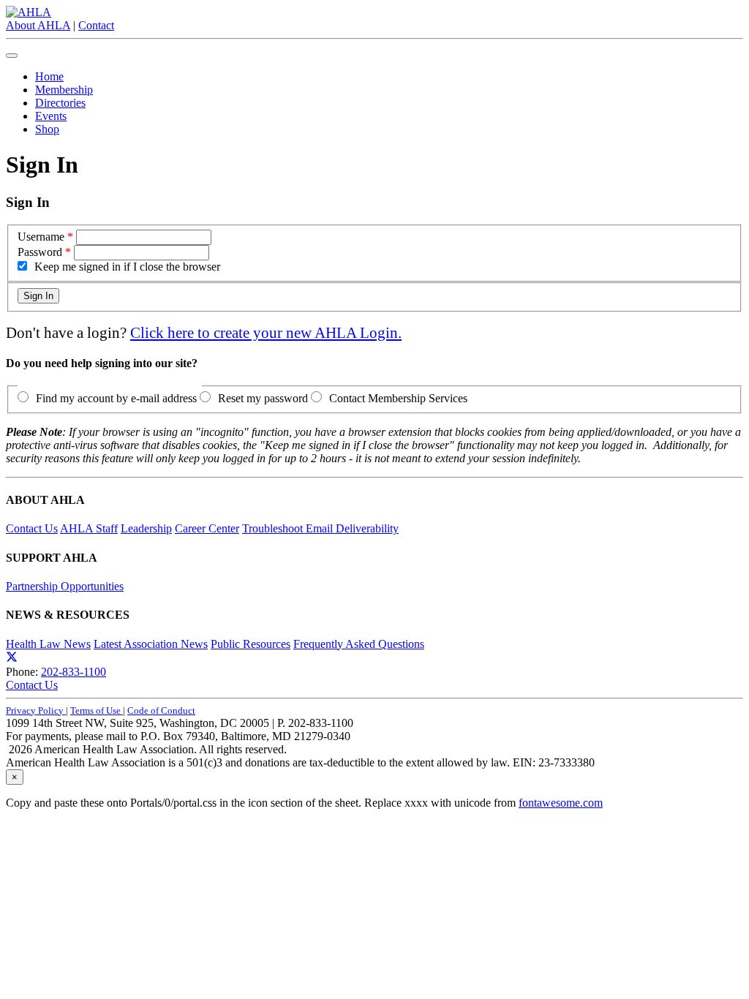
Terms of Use (96, 710)
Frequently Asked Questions (358, 644)
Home (49, 76)
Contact (96, 25)
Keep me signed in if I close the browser (127, 266)
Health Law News (48, 644)
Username (41, 236)
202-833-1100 (73, 672)
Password (40, 252)
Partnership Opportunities (65, 586)
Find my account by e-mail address (116, 398)
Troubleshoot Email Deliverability (320, 528)
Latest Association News (151, 644)
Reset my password (263, 398)
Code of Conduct (161, 710)
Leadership (146, 528)
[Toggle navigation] (12, 55)
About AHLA (38, 25)
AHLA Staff (89, 528)
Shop (47, 129)
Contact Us (32, 528)
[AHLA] (28, 12)
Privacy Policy (36, 710)
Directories (60, 103)
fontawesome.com (561, 802)
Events (51, 116)
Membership (64, 89)
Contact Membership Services (398, 398)
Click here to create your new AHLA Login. (266, 332)
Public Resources (250, 644)
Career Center (207, 528)
